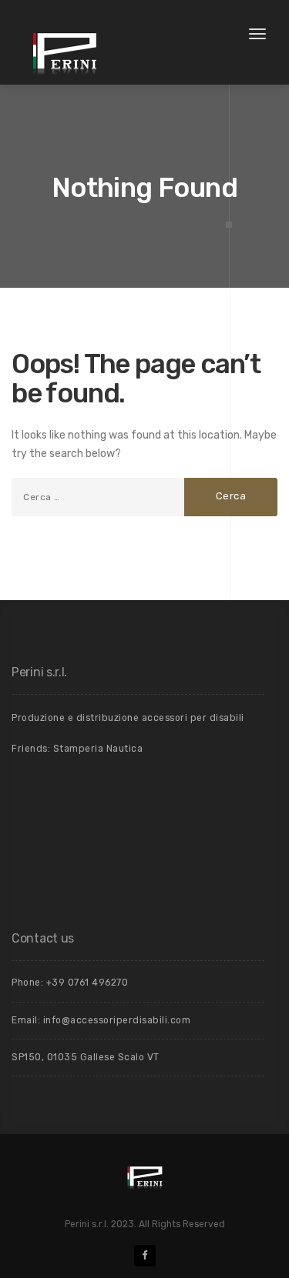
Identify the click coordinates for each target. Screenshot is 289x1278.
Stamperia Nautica (98, 748)
